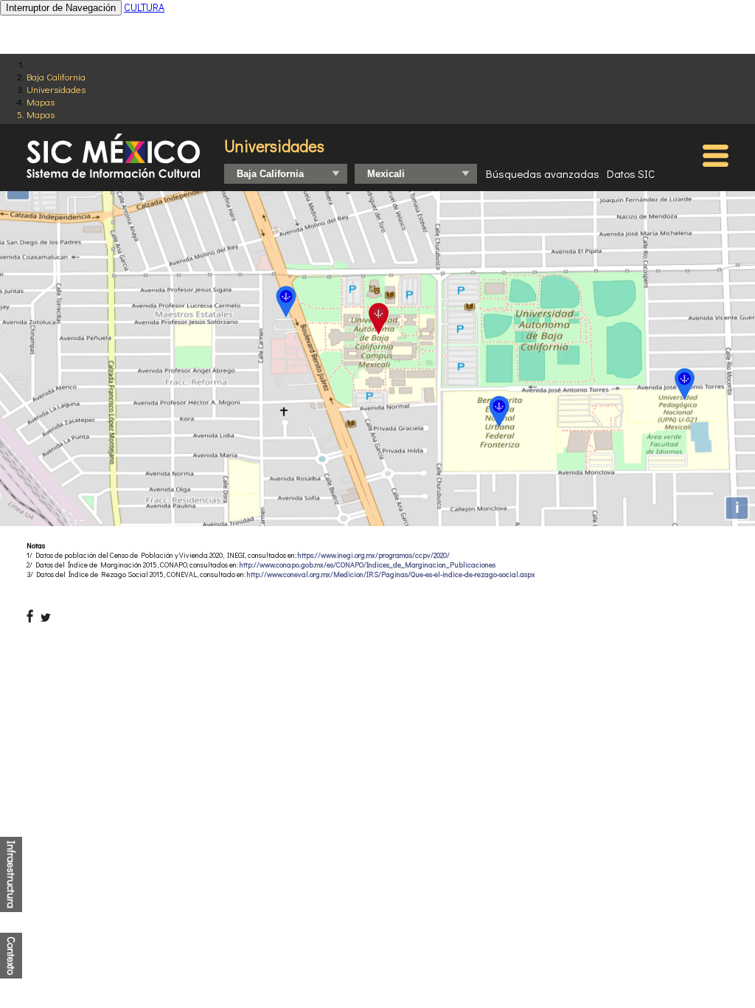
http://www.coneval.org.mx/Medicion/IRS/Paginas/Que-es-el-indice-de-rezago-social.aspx (391, 574)
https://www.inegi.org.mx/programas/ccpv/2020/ (374, 555)
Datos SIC (631, 173)
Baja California (56, 76)
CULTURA (144, 7)
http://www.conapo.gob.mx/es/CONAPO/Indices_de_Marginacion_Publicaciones (367, 565)
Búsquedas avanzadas (542, 173)
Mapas (41, 101)
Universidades (56, 89)
